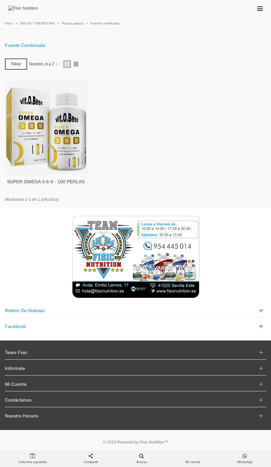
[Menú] (259, 8)
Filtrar (16, 64)
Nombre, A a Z (42, 64)
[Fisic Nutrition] (23, 8)
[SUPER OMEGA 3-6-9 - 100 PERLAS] (46, 128)
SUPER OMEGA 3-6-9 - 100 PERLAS (46, 181)
